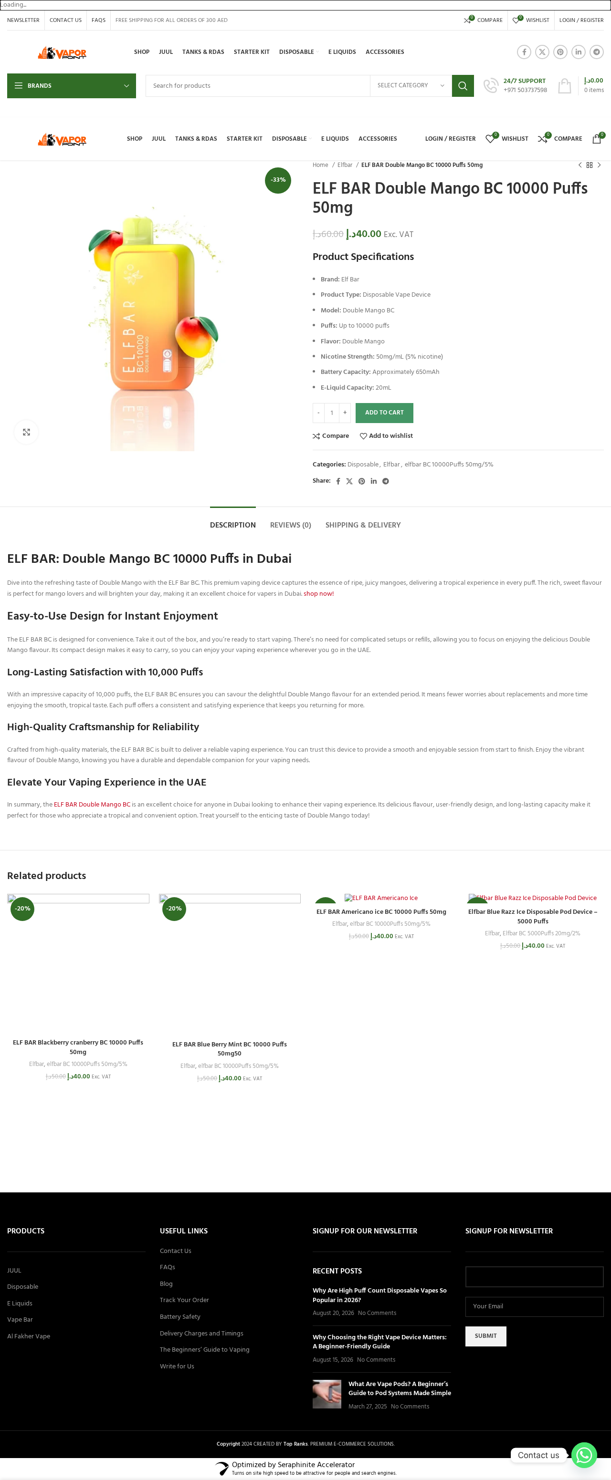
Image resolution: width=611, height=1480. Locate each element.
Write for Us (177, 1367)
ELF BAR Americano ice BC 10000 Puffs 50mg (381, 912)
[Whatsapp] (584, 1455)
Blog (166, 1284)
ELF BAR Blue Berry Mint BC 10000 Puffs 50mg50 (229, 1049)
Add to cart (384, 413)
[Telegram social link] (597, 52)
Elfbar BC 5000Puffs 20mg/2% (541, 934)
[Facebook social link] (524, 52)
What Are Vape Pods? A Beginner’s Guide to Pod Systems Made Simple (399, 1389)
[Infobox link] (516, 86)
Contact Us (175, 1251)
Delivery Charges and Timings (201, 1334)
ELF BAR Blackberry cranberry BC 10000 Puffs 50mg (78, 1047)
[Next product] (599, 165)
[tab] (233, 521)
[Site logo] (62, 52)
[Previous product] (580, 165)
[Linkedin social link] (578, 52)
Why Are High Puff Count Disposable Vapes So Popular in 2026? (380, 1295)
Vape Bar (20, 1320)
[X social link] (542, 52)
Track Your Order (184, 1300)
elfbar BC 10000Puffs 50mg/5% (449, 464)
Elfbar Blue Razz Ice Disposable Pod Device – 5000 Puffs (533, 917)
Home (321, 165)
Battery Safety (180, 1317)
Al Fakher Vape (28, 1337)
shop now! (319, 594)
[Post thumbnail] (327, 1396)
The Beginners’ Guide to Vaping (205, 1350)
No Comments (377, 1313)
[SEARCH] (463, 86)
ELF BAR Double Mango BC (92, 804)
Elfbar (345, 165)
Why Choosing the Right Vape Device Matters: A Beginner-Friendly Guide (380, 1342)
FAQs (167, 1268)
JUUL (14, 1271)
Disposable (363, 464)
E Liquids (19, 1304)
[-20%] (381, 898)
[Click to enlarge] (26, 432)
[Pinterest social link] (560, 52)
